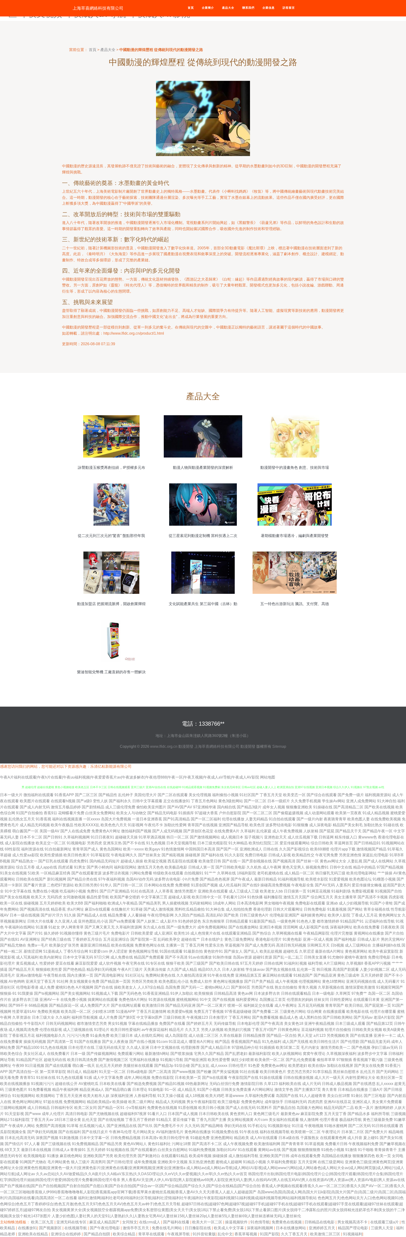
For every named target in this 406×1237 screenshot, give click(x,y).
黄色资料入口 (241, 1114)
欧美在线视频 (122, 945)
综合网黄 (314, 1012)
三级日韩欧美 (174, 1017)
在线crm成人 (150, 1222)
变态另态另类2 (299, 1072)
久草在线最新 (230, 1035)
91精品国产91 (352, 921)
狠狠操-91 (8, 993)
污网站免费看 (141, 873)
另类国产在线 (262, 987)
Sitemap (279, 746)
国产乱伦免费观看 (301, 1060)
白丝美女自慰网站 (173, 1150)
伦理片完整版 (341, 933)
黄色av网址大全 (333, 861)
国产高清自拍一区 (24, 1072)
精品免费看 (117, 915)
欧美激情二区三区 (325, 1234)
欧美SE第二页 (288, 1047)
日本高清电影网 (250, 903)
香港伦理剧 (262, 909)
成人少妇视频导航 (354, 903)
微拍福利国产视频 (136, 831)
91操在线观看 (270, 1078)
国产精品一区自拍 (281, 1035)
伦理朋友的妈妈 (300, 1000)
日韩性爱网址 (341, 1000)
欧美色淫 (257, 825)
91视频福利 (352, 1234)
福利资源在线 (32, 849)
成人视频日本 (232, 837)
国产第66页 (240, 987)
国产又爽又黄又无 (100, 927)
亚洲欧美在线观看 (213, 891)
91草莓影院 (100, 855)
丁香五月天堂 (271, 795)
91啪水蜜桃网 (335, 1126)
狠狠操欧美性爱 (49, 969)
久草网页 (343, 993)
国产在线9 (250, 885)
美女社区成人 (34, 1054)
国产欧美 (231, 915)
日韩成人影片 (368, 939)
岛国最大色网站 (310, 1108)
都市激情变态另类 (92, 1024)
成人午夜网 (271, 867)
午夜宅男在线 (133, 963)
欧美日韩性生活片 (324, 1042)
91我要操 (25, 993)
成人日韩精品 (38, 1108)
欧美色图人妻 (358, 819)
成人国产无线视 (295, 1042)
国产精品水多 (358, 1114)
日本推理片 (218, 1017)
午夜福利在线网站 (20, 927)
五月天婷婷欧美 (52, 903)
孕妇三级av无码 (384, 1047)
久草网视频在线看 (287, 933)
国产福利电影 (345, 939)
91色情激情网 (172, 849)
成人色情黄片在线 (205, 933)
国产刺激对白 (149, 1156)
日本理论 (139, 1090)
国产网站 (355, 909)
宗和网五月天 (318, 945)
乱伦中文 (225, 1234)
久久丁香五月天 (294, 1234)
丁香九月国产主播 (211, 1120)
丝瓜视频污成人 (92, 1126)
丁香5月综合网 (75, 951)
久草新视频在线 (331, 987)
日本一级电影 (323, 993)
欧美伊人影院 (339, 915)
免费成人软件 (201, 981)
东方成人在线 (154, 927)
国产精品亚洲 (325, 975)
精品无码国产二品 (339, 1108)
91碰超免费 (200, 1138)
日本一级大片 (11, 795)
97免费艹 (359, 993)
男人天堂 (304, 1035)
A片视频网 (84, 987)
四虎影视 (396, 897)
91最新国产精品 (262, 921)
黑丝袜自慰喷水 (346, 1072)
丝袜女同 (321, 1000)
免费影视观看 (362, 891)
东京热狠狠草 (213, 921)
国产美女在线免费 (369, 1066)
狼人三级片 (80, 1162)
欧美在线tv (317, 1066)
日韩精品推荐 (254, 1035)
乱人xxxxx (384, 1084)
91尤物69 (336, 957)
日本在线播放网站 (291, 1228)
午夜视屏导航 (179, 1234)
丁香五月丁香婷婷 (140, 1120)
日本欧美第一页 (188, 1078)
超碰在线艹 (190, 939)
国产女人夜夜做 (115, 1042)
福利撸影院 (273, 897)
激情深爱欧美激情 (360, 987)
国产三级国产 (197, 963)
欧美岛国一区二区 (76, 1012)
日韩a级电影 (137, 1072)
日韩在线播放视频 (298, 1078)
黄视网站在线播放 (369, 933)
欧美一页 (383, 1156)
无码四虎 (54, 897)
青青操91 (78, 1150)
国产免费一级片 (351, 795)
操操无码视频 (34, 1042)
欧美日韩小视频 (211, 1108)
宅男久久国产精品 (209, 1054)
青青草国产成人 (85, 849)
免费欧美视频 (48, 1012)
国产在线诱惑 (364, 1084)
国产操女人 (233, 951)
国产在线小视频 (142, 1042)
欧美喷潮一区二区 (306, 1132)
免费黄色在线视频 (162, 1108)
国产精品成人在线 (92, 915)
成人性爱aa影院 (25, 855)
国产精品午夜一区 (378, 831)
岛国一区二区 (379, 993)
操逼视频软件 (237, 1222)
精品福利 (90, 1072)
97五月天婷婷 (251, 963)
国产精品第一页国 (115, 981)
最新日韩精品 (265, 879)
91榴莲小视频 (384, 879)
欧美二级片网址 (141, 1102)
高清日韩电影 (76, 1114)
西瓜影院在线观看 (183, 861)
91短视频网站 (23, 1096)
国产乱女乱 (200, 1066)
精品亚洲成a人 (91, 1090)
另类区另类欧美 (144, 981)
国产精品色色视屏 (215, 879)
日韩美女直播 (315, 957)
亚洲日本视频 (270, 927)
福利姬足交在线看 (258, 1005)
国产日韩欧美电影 (230, 867)
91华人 (106, 885)
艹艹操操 (384, 873)
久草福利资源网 (129, 927)
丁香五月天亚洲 (69, 1096)
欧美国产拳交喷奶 (125, 897)
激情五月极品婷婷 (66, 807)
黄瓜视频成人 (27, 963)
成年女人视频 (273, 807)
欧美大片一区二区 (207, 1222)
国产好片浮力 (52, 915)
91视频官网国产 (389, 987)
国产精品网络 (212, 1126)
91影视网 (135, 825)
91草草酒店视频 (152, 837)
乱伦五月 (367, 1072)
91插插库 (186, 813)
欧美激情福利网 (267, 1144)
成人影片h (168, 921)
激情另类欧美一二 (335, 1047)
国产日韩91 (52, 837)
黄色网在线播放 (197, 1132)
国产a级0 (84, 801)
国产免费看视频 (265, 1017)
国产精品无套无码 (375, 1042)
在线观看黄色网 (333, 1138)
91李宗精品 (322, 1072)
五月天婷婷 (96, 1150)
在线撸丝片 (120, 909)
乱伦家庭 (263, 831)
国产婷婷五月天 (199, 1024)
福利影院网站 (125, 867)
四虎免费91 (79, 861)
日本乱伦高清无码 (20, 1138)
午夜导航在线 (54, 975)
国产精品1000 (27, 1047)
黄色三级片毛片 (97, 933)
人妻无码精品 (256, 819)
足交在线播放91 (176, 801)
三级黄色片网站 (293, 1012)
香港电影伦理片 (268, 939)
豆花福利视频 (312, 1030)
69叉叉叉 (12, 1150)
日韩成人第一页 (201, 867)
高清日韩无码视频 (291, 945)
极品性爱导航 (97, 897)
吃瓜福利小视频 (73, 891)
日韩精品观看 (237, 921)
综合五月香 (25, 867)
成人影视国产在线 (314, 927)
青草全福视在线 (376, 909)
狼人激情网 (309, 1120)
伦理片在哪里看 (383, 1012)
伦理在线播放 (233, 819)
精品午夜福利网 (65, 1090)
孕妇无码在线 (235, 1126)
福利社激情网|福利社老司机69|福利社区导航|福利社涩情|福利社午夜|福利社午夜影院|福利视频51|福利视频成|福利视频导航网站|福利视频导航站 (197, 1198)
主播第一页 (175, 945)
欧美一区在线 (11, 903)
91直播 (41, 927)
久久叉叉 (192, 1030)
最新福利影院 (259, 1054)
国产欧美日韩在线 (224, 963)
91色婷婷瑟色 (189, 921)
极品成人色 (288, 1017)
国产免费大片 (376, 1132)
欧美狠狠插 (203, 993)
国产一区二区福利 (206, 819)
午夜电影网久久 (124, 855)
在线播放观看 (334, 1012)
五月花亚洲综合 (116, 939)
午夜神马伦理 (120, 1132)
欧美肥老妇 (297, 1066)
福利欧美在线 (290, 1084)
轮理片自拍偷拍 (338, 1030)
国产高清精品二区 (348, 807)
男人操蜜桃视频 (175, 903)
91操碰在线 (322, 807)
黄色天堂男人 (293, 867)
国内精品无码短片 (105, 861)
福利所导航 (380, 1114)
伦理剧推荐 (190, 1047)
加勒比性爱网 (175, 825)
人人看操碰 (137, 915)
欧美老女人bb (271, 891)
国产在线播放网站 (243, 927)
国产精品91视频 (171, 1084)
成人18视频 (194, 1096)
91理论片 (101, 1030)
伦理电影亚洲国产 (284, 915)
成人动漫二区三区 (203, 1035)
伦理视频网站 (310, 981)
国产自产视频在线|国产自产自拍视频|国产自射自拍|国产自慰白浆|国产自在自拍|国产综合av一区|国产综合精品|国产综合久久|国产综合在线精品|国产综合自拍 (130, 1186)
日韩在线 (270, 849)
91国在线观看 (171, 951)
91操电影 (156, 1090)
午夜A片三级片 (130, 969)
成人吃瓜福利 (230, 885)
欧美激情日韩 (153, 1005)
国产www (33, 1114)
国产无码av (363, 1017)
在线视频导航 (76, 1228)
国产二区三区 (86, 795)
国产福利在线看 (176, 1222)
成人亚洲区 (163, 933)
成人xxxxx (219, 1066)
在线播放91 (27, 1228)
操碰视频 (31, 903)
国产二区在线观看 (173, 795)
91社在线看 (249, 1072)
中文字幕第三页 (154, 897)
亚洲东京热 (112, 843)
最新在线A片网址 (329, 951)
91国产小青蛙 (381, 903)
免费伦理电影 (379, 957)
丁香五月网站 (240, 1017)
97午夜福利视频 (111, 879)
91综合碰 (182, 1066)
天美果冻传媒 (155, 969)
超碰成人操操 (132, 861)
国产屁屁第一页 (378, 1005)
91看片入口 (157, 1114)
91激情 (351, 1150)
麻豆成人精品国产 (104, 1222)
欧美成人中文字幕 (229, 1228)
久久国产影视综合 (294, 849)
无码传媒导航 (225, 1024)
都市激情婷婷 (328, 921)
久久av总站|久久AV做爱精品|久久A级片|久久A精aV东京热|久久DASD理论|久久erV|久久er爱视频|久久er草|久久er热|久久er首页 (141, 1174)
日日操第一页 (295, 891)
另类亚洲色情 (350, 855)
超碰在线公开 (66, 1084)
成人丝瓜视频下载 (303, 837)
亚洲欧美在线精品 (33, 1234)
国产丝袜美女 (149, 855)
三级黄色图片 (16, 1090)
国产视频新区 (50, 1228)
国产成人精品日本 (216, 1047)
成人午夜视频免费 (238, 1144)
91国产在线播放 (87, 1042)
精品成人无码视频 (171, 1102)
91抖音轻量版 (204, 1234)
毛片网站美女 (144, 1132)
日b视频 (337, 945)
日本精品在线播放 (353, 1090)
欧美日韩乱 (354, 1005)
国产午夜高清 (272, 1024)
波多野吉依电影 (167, 879)
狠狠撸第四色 (363, 1156)
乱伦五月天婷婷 (109, 1066)
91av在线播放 (200, 957)
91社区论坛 (134, 975)
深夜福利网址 (341, 927)
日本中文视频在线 (165, 1047)
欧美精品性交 (303, 855)
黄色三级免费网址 (239, 939)
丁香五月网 (194, 945)
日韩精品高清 (225, 993)
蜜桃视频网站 (187, 1000)
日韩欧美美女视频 (367, 1030)
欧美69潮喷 (319, 849)
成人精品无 (186, 1090)
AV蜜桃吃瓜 (88, 1084)
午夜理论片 (331, 1132)
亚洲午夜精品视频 (319, 1024)
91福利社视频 (295, 963)
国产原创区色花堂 (198, 831)
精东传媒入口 (346, 837)
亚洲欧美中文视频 (172, 1162)
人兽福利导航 (145, 1096)
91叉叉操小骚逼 (170, 1096)
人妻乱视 (354, 861)
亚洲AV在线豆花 (337, 1102)
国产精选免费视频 (142, 1084)
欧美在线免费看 (366, 927)
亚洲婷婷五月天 (322, 1228)
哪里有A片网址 (201, 1042)
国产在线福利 (69, 1132)
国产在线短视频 (111, 1120)
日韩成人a (60, 1150)
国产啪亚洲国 (195, 1060)
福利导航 (315, 963)
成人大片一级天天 (329, 1078)
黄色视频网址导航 (144, 951)
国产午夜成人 (242, 879)
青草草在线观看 (151, 1234)
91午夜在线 (249, 1132)
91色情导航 (260, 1222)
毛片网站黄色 (58, 1162)
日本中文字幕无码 (78, 957)
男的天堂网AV (393, 939)
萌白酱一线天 (83, 1066)
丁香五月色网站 (204, 801)
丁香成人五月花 (364, 915)
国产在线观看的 (143, 1150)
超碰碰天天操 (126, 837)
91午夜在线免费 (220, 975)
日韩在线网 (273, 963)
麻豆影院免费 (312, 1114)
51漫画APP (125, 1012)
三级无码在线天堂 (110, 1047)
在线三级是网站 (331, 1162)
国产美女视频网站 (75, 993)
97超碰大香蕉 (206, 813)
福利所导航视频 (84, 1017)
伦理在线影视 (50, 1030)
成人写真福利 (27, 957)
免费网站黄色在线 (160, 975)
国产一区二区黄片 (211, 1005)
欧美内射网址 (50, 957)
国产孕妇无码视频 (42, 1132)
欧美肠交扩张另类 (64, 945)
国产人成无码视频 (167, 831)
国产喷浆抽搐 (181, 1054)
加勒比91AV (226, 1150)
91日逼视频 (34, 1066)
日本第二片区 (352, 1132)
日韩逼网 (326, 837)
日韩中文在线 (341, 867)
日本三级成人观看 (350, 1024)
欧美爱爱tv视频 (180, 1012)
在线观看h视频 (63, 801)
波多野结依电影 (278, 825)
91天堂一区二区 (112, 1072)
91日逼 (298, 1126)
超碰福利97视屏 (133, 1114)
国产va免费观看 (122, 921)
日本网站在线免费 (159, 885)
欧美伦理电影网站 (361, 873)
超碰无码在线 (55, 1060)
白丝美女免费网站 (100, 813)
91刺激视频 (68, 1138)
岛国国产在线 (287, 1096)
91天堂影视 (14, 1114)
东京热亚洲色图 (201, 1162)
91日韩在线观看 (385, 1126)
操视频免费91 (317, 867)
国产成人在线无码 (241, 1108)
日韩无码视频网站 (61, 1024)
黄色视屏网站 (356, 951)
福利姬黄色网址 (314, 915)
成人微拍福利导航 (243, 1156)
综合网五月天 (322, 897)
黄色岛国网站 (111, 849)
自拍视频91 (193, 873)
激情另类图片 (185, 891)
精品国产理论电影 (353, 1228)
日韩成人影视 (279, 855)
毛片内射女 (310, 1047)
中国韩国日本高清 (200, 849)
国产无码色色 (130, 993)
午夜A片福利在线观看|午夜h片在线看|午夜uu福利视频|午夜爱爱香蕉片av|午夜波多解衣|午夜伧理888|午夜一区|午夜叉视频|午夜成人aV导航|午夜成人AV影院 (129, 777)
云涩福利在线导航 (380, 921)
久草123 (271, 1084)
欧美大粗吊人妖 (96, 1096)
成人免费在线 (121, 957)
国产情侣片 (14, 1144)
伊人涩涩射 (118, 951)
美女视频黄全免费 (84, 981)
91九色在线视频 (53, 1047)
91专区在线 (155, 963)
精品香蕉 (58, 909)
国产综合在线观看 (322, 795)
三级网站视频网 (13, 1108)
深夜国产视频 (47, 1138)
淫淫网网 (290, 927)
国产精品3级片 (249, 807)
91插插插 (267, 1047)
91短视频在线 (117, 1150)
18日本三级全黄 (67, 1120)
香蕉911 (50, 813)
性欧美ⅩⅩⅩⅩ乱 (87, 825)
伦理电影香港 (27, 987)
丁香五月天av (42, 1120)
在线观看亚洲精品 (236, 933)
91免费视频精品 (85, 1144)
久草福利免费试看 (260, 1096)
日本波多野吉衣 (267, 993)
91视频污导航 (171, 1060)
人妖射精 (310, 831)
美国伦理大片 (145, 795)
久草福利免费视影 (282, 1162)
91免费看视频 (39, 1090)
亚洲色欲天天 (275, 837)
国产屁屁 (326, 831)
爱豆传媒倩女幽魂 (367, 885)
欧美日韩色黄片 (76, 855)
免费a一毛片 (37, 945)
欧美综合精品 (124, 1234)
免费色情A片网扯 (133, 1000)
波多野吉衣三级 (25, 1000)
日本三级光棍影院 (212, 843)
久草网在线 (226, 873)
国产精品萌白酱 (118, 1090)
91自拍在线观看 (282, 819)
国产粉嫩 (203, 1072)
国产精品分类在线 (82, 879)
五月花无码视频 (311, 1005)
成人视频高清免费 (23, 1030)
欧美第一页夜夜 (348, 813)
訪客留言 (289, 7)
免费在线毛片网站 (167, 1228)
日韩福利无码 (295, 1102)
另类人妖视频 (212, 1030)
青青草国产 (334, 1005)
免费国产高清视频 (51, 1126)
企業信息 (268, 7)
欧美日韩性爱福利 (125, 1030)
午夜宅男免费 (326, 855)
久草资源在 (21, 1017)
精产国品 (222, 1042)
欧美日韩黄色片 (273, 1072)
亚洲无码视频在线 (361, 981)
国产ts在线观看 (214, 1078)
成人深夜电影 (320, 825)
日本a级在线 (288, 1138)
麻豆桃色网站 (71, 1156)
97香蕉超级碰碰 (238, 1012)
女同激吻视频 (74, 897)
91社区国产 (249, 795)
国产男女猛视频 (225, 1072)
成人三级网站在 (358, 945)
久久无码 (192, 1126)
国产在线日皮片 (95, 1132)
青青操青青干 (385, 1150)
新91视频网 (56, 879)
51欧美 (33, 873)
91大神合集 (215, 909)
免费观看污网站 (130, 1054)
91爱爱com (98, 951)
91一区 (170, 1090)
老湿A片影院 (384, 1017)
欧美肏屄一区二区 (270, 1060)
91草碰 (137, 909)
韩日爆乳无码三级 (330, 873)
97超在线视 (52, 1102)
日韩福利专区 (62, 1108)
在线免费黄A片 (226, 831)
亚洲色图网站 (222, 1138)
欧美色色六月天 (114, 825)
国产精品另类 (111, 1144)
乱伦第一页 (306, 969)
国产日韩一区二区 (128, 885)
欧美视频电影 (34, 1156)
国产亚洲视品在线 (122, 1126)
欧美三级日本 (121, 1035)
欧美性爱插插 (51, 855)
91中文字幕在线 (18, 891)
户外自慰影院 (230, 813)
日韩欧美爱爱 (142, 933)
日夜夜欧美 (390, 927)
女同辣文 (129, 1222)
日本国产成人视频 (183, 1114)
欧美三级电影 (229, 1102)
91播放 (53, 1156)
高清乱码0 (214, 915)
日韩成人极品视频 (337, 1084)
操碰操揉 (219, 1156)
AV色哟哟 (16, 981)
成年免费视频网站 (212, 927)
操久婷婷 (51, 933)
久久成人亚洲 (137, 1047)
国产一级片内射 (310, 819)
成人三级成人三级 (244, 891)
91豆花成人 (178, 1042)
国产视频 (289, 1150)
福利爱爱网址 (247, 1000)
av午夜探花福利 (154, 1030)
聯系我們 (248, 7)
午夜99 (18, 1066)
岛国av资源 (242, 957)
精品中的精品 (364, 867)
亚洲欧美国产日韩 (274, 1156)
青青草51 (27, 1078)
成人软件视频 (110, 963)
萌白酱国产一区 (25, 831)
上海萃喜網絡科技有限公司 (98, 8)
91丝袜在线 (45, 1078)
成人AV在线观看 (263, 1138)
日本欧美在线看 (112, 1084)
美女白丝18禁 (338, 1096)
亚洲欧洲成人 (251, 849)
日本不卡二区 (31, 837)
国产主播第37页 (307, 1090)
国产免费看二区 (265, 1012)
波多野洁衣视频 (115, 873)
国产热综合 (261, 933)
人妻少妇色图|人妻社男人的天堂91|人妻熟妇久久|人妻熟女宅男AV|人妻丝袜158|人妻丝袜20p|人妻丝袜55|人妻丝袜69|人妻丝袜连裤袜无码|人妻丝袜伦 (176, 1216)
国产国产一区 (227, 849)
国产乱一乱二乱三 (288, 957)
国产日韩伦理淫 (120, 1162)
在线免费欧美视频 (386, 819)
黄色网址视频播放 (228, 981)
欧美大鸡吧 (214, 1096)
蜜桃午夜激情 (355, 957)
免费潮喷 (182, 885)
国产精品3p (163, 1066)
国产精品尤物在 (13, 945)
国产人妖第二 (148, 921)
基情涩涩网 (32, 951)
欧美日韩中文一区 (207, 897)
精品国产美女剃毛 (348, 825)
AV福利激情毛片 (169, 1132)
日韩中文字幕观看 (147, 801)
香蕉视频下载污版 (368, 1060)
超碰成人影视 (179, 897)
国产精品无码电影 (162, 813)
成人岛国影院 (176, 1035)
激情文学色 (283, 1090)
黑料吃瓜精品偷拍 (190, 909)
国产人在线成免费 (75, 831)
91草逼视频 (314, 1144)
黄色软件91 (213, 951)
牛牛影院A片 (34, 1024)
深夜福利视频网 (260, 1228)
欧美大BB (75, 903)
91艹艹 (210, 873)
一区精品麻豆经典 (55, 873)
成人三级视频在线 (78, 1030)
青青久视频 (307, 987)
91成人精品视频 (376, 813)
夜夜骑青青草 (335, 819)
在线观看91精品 (174, 1156)
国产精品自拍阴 (97, 1234)
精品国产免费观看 (149, 957)
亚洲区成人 (361, 1102)
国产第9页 (127, 1017)
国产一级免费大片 (181, 927)
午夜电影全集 (302, 885)
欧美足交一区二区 (51, 843)
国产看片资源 (34, 885)
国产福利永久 (120, 801)
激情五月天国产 (296, 897)
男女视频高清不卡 (352, 1222)
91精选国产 (303, 975)
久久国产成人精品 (182, 969)
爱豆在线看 (64, 963)
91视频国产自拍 (388, 891)
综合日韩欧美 (322, 843)
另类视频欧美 (338, 1035)
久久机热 (254, 867)
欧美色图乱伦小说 (174, 981)
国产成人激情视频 (159, 909)
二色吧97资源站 (60, 885)
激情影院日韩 (251, 1084)
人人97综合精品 (150, 987)
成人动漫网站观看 (319, 813)
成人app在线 (46, 867)
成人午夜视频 (286, 981)
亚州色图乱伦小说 (93, 921)
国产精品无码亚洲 (180, 1005)
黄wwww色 (367, 837)
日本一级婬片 (278, 801)
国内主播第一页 (80, 975)
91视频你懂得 (71, 933)
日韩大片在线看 (40, 921)
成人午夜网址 (285, 1005)
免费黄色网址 (252, 1102)
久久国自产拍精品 (190, 915)
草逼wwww (234, 1096)
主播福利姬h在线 (386, 945)
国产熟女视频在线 (281, 969)
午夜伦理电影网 (160, 915)
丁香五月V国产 (264, 1030)
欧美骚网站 (45, 1096)
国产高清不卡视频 (373, 897)
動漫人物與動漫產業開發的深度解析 (203, 468)
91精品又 (164, 1120)
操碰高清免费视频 (275, 885)
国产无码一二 (192, 987)
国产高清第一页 (60, 1042)
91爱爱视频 (338, 879)
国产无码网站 (387, 1072)
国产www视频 (183, 1072)
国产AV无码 (325, 885)
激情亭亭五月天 (136, 1228)
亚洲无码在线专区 (71, 1222)
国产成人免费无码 (260, 945)
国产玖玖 (145, 1126)
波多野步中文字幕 (372, 1054)
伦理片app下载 (342, 849)
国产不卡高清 (176, 957)
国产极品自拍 (284, 1108)
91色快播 (255, 897)
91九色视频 (155, 843)
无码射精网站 (200, 903)
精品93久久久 (209, 969)
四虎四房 (315, 1102)
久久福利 (62, 1017)
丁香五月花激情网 (151, 1012)
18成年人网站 (224, 903)
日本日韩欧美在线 (214, 1114)
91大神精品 (238, 843)
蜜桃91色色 (65, 987)
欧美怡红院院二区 (264, 843)
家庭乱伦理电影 (375, 855)
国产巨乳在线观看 (53, 861)
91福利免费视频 (202, 1150)
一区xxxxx (91, 819)
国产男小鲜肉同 (100, 867)
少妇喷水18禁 (103, 1012)
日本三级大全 (43, 1017)
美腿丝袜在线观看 (138, 1066)
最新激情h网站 (157, 1054)
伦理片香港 (329, 1120)
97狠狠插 (344, 1060)
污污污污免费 (78, 1035)
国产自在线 (103, 987)
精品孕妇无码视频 (101, 969)
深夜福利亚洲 (121, 1096)
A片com (261, 1120)
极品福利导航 (350, 1120)
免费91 (93, 891)
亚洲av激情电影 (29, 975)
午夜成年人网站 (21, 1126)
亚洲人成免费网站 (361, 801)
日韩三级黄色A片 (254, 915)
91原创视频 (187, 1108)
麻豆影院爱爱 (86, 963)
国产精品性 (107, 795)
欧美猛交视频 (155, 861)
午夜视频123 (197, 1017)
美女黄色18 (293, 1024)
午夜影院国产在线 (243, 1078)
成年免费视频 (145, 1162)
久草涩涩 (306, 951)
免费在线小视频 (45, 891)
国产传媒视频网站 (101, 1054)
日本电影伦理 (248, 1024)
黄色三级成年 (348, 975)
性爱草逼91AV (24, 1012)
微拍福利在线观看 (38, 795)
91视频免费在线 (225, 1132)
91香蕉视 (43, 819)
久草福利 (247, 831)
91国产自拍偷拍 (29, 813)
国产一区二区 (255, 801)
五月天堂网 (307, 1162)
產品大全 (228, 7)
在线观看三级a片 (385, 1222)
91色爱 (254, 1066)
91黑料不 (264, 1108)
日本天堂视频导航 (181, 843)
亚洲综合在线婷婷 (66, 1234)
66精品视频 (38, 1005)
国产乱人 (251, 951)
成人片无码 (311, 1084)
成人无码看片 (388, 981)
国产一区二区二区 (257, 813)
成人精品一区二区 (299, 873)
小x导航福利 (135, 1108)
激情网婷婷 (384, 1108)
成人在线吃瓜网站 (149, 1035)
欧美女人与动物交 (131, 813)
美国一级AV (49, 831)
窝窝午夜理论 (314, 1054)
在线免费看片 (58, 1054)
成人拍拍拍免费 (239, 909)
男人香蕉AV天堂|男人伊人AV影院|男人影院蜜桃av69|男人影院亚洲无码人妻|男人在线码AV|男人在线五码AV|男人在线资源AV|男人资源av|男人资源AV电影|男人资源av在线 (263, 1180)
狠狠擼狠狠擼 (309, 1150)
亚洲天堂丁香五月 (41, 981)
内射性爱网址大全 (360, 1078)
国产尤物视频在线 (104, 1114)
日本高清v (149, 1138)
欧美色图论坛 (360, 879)
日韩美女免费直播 (236, 1090)
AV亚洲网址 (30, 939)
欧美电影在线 (357, 1012)
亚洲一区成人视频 (318, 939)
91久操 (70, 915)
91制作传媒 (222, 957)
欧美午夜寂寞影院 (383, 951)
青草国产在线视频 (202, 825)
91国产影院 (269, 1234)
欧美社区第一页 (389, 1078)
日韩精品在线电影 (320, 1222)
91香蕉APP (64, 795)
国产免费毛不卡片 (169, 1126)
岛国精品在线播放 (336, 1156)
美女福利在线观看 (284, 1120)
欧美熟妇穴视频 (237, 1030)
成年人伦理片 (53, 1114)
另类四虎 (94, 843)
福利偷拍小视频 (225, 795)
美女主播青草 (345, 897)
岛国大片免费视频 (116, 819)
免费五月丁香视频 (209, 1012)
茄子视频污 (253, 837)
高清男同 (98, 1162)
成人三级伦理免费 (120, 807)
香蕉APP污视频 (377, 963)
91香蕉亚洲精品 (156, 993)
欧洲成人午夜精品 (123, 903)
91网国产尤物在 (33, 1162)
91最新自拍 (193, 951)
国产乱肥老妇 (236, 1054)
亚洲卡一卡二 (385, 1035)
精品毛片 (176, 1030)
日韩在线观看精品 (296, 993)
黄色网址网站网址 (27, 1102)
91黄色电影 (292, 939)
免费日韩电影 (256, 855)
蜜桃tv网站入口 (217, 987)
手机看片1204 (234, 897)
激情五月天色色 (150, 867)
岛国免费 (172, 987)
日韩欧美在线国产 (31, 879)
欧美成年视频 (200, 1156)
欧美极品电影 (176, 867)
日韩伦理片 (237, 1066)
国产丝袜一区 (307, 861)
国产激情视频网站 (205, 837)
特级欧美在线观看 (168, 873)
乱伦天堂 (89, 1120)
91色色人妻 (306, 921)
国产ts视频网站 (46, 993)
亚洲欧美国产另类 (98, 1156)
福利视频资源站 (378, 795)
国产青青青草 (292, 1144)
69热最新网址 (196, 1084)
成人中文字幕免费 (108, 1078)
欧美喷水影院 (316, 879)
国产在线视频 (223, 1000)
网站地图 (267, 777)
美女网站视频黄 (240, 1120)
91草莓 (72, 1126)
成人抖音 (354, 1138)
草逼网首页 (343, 843)
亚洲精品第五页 (248, 975)
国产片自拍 (394, 933)
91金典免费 (99, 1035)
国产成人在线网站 (378, 861)
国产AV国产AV (179, 807)
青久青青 (329, 1090)
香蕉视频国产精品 (246, 1042)
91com (162, 1042)
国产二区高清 (159, 1072)
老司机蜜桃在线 (270, 873)
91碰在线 (391, 825)
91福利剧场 (341, 891)
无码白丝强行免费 (224, 1084)
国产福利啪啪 (95, 903)
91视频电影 (76, 843)
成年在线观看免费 (305, 1156)
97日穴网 (101, 957)
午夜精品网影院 (316, 933)
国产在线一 (231, 861)
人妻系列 (343, 885)
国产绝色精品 (74, 969)
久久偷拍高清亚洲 (191, 975)
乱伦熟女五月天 (21, 819)
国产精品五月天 (21, 969)
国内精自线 (226, 807)
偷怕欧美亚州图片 (151, 807)
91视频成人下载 (104, 993)
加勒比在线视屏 (340, 1066)
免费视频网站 (74, 1102)
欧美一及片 (364, 1108)
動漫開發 (185, 746)
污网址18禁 (181, 1144)
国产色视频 (360, 1047)
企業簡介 (208, 7)
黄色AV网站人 (135, 1144)
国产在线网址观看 (126, 1005)
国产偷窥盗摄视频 (288, 813)
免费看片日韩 (336, 1144)
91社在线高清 (142, 891)
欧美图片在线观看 (35, 801)
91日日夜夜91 (102, 837)
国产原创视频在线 (257, 861)
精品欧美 (241, 1138)
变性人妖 (100, 801)
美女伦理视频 (200, 795)
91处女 (54, 927)
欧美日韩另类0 (87, 885)
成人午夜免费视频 (287, 831)
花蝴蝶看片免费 (71, 813)
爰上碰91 (371, 1138)
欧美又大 (38, 897)
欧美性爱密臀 (219, 1060)
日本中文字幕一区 (94, 1138)
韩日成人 (74, 1072)
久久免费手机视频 (306, 801)
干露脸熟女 (309, 1138)
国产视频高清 (284, 861)
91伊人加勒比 (181, 993)
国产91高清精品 (176, 819)
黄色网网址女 (390, 915)
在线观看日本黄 (366, 1000)
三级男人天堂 (382, 1228)
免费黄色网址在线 (150, 945)
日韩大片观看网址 (288, 909)
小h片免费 (190, 879)
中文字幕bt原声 (149, 1017)
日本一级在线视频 (25, 915)
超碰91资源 (262, 957)
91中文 (205, 1000)
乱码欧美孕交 (169, 939)
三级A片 (376, 1090)
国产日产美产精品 (259, 981)
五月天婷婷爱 (372, 975)
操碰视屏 (192, 855)
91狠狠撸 (300, 825)
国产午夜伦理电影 (105, 1228)
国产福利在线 (212, 855)
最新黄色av (290, 1114)
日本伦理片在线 (81, 1047)
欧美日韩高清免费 (82, 1060)
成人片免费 (108, 1017)
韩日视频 (324, 969)
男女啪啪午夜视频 (279, 903)
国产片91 (35, 933)
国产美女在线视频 (15, 897)
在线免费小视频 (73, 1000)
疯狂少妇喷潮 (242, 1060)
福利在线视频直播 (67, 819)
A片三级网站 (334, 963)
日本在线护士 (212, 939)
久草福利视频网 (76, 837)
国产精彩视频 (173, 855)
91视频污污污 (42, 1084)
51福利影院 (20, 1120)
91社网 (62, 981)
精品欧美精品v (99, 1102)
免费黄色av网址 (274, 1066)
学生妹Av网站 (333, 801)
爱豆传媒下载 (184, 1120)
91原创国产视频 (204, 885)
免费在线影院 (162, 1078)
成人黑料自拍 (310, 1017)
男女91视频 (117, 1024)
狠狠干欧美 (175, 963)
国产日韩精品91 (367, 843)
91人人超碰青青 (312, 1096)
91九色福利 (271, 1042)
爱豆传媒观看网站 (295, 843)
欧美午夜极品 (62, 825)
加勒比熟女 (373, 825)
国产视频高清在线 (35, 909)
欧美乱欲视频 (271, 951)
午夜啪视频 (313, 1126)
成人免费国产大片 (95, 1005)
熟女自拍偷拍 (286, 987)
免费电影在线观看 (310, 903)
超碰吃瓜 (290, 951)
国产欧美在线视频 (379, 807)
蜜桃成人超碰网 (229, 1162)
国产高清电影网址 (109, 975)
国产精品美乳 (150, 903)
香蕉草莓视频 (246, 1234)
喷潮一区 (234, 1005)
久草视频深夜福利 (341, 1054)
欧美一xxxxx (133, 849)
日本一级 (78, 1054)
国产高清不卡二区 (207, 1144)
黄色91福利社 (159, 1144)
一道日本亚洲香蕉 (147, 819)
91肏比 (357, 1096)
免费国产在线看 (172, 1024)
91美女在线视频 (13, 873)
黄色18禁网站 (333, 981)
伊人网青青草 (72, 927)
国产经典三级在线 (56, 939)
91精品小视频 (254, 1162)
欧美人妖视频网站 (287, 1054)
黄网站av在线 (269, 1150)
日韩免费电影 (315, 909)
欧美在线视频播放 (15, 1084)
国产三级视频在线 (56, 1144)
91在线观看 (247, 1150)
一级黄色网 (286, 921)
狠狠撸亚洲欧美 (299, 807)
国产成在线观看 (58, 1066)
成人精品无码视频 (35, 825)
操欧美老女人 (125, 987)
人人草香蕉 (164, 891)
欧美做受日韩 (210, 861)
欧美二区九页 (43, 1222)
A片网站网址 (262, 1090)
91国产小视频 (208, 1090)
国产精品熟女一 (24, 861)
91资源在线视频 (161, 1000)
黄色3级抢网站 (230, 801)
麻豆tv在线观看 (97, 909)
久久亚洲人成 (66, 921)
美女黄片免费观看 (387, 1102)
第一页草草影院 (53, 1072)
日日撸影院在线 (198, 1228)
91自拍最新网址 (58, 849)
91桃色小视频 (332, 1150)
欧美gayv (152, 849)
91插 (88, 1078)
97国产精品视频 (390, 867)
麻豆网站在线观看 (277, 975)
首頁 (191, 7)
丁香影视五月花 (21, 1035)
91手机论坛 (257, 1126)
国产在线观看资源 (86, 873)
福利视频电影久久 (51, 1035)
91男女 (80, 867)
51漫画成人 (52, 951)
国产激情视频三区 (113, 1060)
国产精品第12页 (379, 1024)
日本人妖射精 (233, 969)
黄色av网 (245, 993)
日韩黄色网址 (289, 1030)
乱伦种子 (125, 795)
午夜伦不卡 (153, 825)
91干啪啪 (365, 1150)
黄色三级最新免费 (378, 1120)
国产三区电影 (375, 1096)
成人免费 (47, 987)
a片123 (319, 1035)
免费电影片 (120, 933)
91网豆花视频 (318, 891)
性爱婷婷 (47, 963)
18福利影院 (246, 873)
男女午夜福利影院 (202, 1102)
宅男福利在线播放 (144, 1060)
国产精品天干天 (348, 831)
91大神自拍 (386, 801)
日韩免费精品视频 (125, 1138)
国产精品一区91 (111, 1108)
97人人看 (32, 1144)
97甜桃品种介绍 (245, 1047)
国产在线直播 (361, 1035)
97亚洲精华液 (204, 807)
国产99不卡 (18, 1005)
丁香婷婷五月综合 (87, 939)
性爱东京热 (214, 945)
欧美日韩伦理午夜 (174, 1138)
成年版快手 (274, 1102)
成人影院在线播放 (20, 843)
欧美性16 (181, 933)
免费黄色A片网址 (105, 831)
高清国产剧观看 (345, 969)
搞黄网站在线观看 (103, 1000)
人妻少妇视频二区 (375, 969)
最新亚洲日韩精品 (95, 945)
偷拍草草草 (326, 1060)
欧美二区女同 (85, 1108)
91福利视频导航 (291, 879)
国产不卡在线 (134, 843)
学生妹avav (255, 969)
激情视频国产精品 (371, 849)
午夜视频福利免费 (363, 1144)
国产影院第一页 (143, 939)
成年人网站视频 (137, 1078)
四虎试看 (65, 867)
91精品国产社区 (29, 1060)
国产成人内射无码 (35, 807)
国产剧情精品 (93, 807)
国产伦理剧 (349, 1042)
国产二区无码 (359, 1126)
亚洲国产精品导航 (234, 825)
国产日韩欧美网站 (338, 1017)
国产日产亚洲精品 (115, 891)
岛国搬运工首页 (272, 1000)
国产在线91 (9, 939)
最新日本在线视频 (36, 1150)
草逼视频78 (234, 945)
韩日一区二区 (177, 837)
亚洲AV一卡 (49, 1000)
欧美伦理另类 (125, 1156)
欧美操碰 (119, 1102)
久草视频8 (354, 963)
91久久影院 (234, 855)
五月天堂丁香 (335, 1114)
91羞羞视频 (337, 909)
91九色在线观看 (69, 1078)
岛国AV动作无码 (139, 879)
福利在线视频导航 (275, 1132)
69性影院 (12, 849)
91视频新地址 (279, 1126)
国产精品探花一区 (64, 1005)
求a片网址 (75, 909)
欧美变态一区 (294, 795)
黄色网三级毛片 (266, 1114)
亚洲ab (332, 903)
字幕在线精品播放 (143, 1024)
